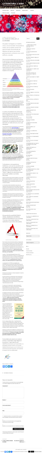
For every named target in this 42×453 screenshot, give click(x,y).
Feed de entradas (29, 250)
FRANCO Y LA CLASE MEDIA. (31, 186)
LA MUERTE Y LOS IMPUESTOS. (31, 130)
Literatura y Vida (5, 10)
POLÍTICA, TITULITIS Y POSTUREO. (32, 140)
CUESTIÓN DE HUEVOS (30, 89)
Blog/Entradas (25, 10)
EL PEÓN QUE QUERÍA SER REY (31, 51)
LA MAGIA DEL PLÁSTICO (30, 48)
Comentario (5, 385)
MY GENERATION (29, 155)
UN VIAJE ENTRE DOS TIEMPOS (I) (32, 86)
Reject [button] (32, 451)
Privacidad (13, 12)
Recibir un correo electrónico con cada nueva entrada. (13, 425)
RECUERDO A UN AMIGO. (30, 119)
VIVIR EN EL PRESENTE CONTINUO (32, 107)
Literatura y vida (13, 3)
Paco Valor (13, 37)
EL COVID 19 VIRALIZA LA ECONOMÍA (32, 60)
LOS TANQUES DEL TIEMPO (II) (31, 83)
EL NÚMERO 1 (28, 199)
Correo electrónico (6, 405)
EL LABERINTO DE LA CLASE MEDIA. (32, 193)
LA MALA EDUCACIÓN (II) (30, 181)
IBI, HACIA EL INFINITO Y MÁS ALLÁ (32, 57)
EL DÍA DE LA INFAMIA (30, 166)
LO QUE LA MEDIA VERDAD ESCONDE (32, 63)
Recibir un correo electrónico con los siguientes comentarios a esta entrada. (11, 422)
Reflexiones (18, 10)
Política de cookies (5, 12)
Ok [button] (29, 451)
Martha (27, 225)
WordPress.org (28, 254)
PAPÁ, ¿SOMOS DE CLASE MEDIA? (32, 196)
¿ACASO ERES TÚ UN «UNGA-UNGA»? (32, 114)
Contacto (32, 10)
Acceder (27, 248)
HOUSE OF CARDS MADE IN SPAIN (32, 133)
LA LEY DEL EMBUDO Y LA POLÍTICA (32, 92)
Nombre (4, 399)
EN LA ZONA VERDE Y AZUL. (31, 209)
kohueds (27, 228)
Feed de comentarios (29, 252)
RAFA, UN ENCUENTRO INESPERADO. (32, 202)
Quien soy (12, 10)
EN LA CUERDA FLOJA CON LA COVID (32, 54)
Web (3, 410)
